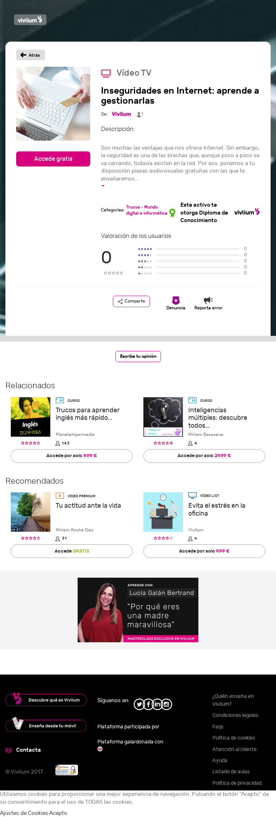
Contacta (28, 750)
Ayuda (219, 760)
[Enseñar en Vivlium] (46, 724)
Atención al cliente (234, 749)
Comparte (135, 301)
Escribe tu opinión (138, 356)
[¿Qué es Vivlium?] (46, 699)
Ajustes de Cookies (24, 813)
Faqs (218, 727)
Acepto (58, 813)
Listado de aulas (231, 772)
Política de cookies (233, 738)
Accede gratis (53, 159)
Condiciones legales (235, 715)
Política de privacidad (237, 783)
